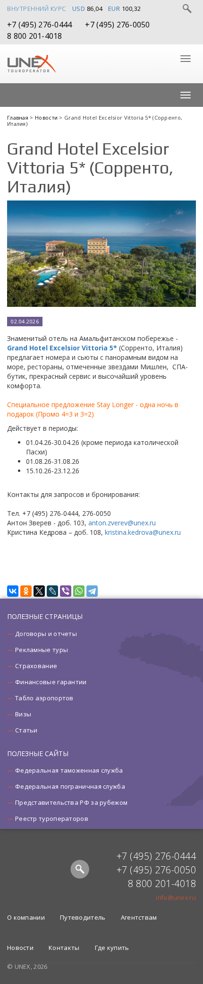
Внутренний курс (36, 8)
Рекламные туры (41, 649)
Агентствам (139, 917)
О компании (26, 917)
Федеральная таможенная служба (69, 770)
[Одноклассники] (26, 591)
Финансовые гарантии (51, 682)
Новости (47, 117)
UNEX (31, 64)
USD (78, 8)
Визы (23, 714)
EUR (114, 8)
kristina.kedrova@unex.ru (143, 532)
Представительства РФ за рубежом (71, 802)
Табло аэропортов (44, 698)
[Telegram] (92, 591)
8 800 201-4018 (34, 36)
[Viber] (65, 591)
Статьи (26, 730)
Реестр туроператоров (51, 818)
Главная (18, 117)
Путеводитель (83, 917)
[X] (39, 591)
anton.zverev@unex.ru (122, 522)
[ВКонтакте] (12, 591)
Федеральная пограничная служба (70, 786)
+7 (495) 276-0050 (117, 24)
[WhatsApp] (79, 591)
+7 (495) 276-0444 (39, 24)
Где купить (112, 947)
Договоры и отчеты (46, 633)
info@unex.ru (176, 897)
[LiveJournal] (52, 591)
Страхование (36, 666)
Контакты (64, 947)
